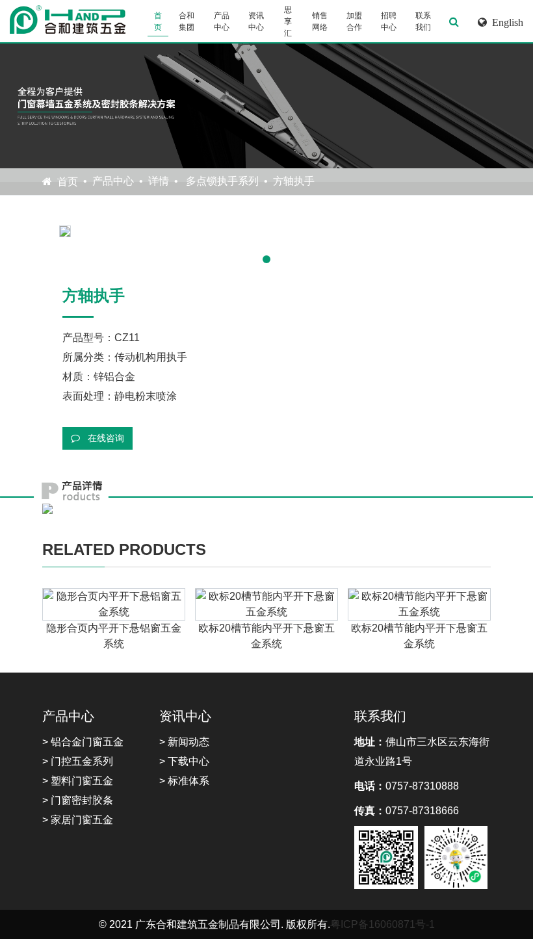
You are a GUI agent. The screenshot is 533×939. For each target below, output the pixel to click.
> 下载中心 (184, 761)
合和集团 (186, 21)
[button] (266, 259)
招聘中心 (388, 21)
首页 (158, 21)
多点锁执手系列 (221, 181)
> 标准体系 (184, 780)
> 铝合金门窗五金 (83, 741)
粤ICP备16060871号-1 (382, 924)
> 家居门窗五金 (77, 819)
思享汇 (288, 21)
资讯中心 (256, 21)
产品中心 (221, 21)
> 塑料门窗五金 (77, 780)
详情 (158, 181)
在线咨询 (104, 438)
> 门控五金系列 (77, 761)
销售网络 (320, 21)
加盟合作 (354, 21)
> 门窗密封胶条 (77, 800)
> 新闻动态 (184, 741)
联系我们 (423, 21)
